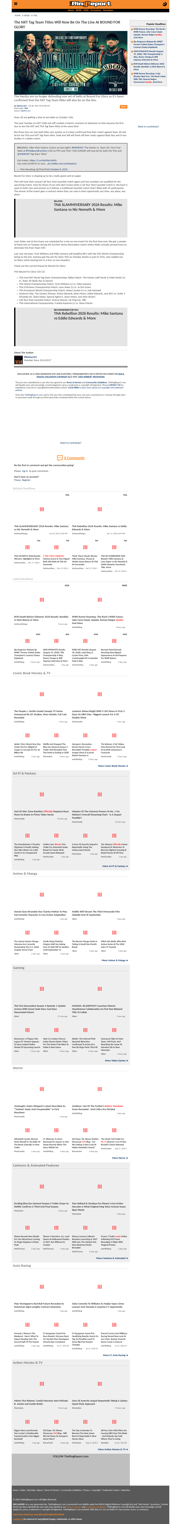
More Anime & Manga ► (115, 960)
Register (26, 480)
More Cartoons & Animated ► (112, 1258)
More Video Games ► (117, 1060)
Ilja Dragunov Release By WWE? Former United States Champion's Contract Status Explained (149, 45)
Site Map (31, 1490)
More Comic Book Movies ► (113, 766)
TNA (26, 108)
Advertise (126, 1490)
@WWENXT (23, 154)
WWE (79, 10)
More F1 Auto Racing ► (116, 1355)
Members (108, 10)
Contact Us (18, 1519)
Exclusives (95, 10)
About (39, 1490)
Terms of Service (74, 383)
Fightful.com (26, 111)
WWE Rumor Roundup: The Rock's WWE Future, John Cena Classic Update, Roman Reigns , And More (149, 33)
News (71, 10)
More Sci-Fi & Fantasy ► (115, 866)
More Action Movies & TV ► (113, 1449)
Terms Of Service (51, 1490)
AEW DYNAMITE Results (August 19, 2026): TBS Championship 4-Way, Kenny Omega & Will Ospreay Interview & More (148, 55)
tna (35, 16)
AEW (86, 10)
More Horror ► (120, 1158)
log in (25, 471)
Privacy (86, 1490)
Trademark (107, 1490)
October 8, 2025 (59, 169)
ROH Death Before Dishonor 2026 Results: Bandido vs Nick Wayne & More (149, 67)
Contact (116, 1490)
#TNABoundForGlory (37, 151)
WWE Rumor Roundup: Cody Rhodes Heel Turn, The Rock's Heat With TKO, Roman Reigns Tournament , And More (149, 78)
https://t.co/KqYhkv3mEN (43, 160)
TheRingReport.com (33, 395)
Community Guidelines (96, 383)
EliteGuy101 (22, 106)
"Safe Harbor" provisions (91, 377)
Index (22, 1490)
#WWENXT (77, 147)
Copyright (96, 1490)
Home (18, 16)
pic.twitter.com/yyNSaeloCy (62, 163)
